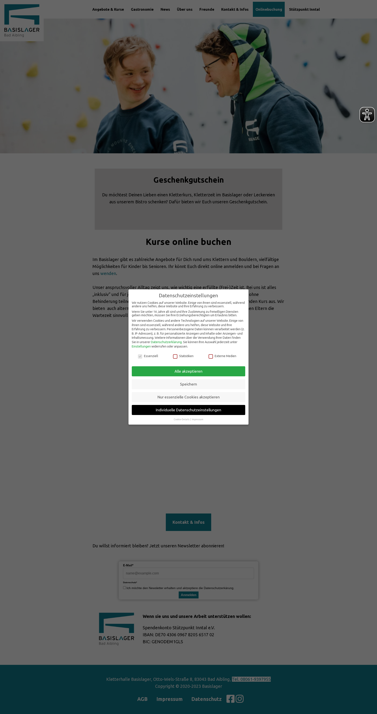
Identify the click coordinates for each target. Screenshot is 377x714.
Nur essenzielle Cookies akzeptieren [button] (189, 397)
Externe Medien (225, 356)
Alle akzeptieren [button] (188, 371)
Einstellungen (141, 346)
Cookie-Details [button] (182, 419)
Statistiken (186, 356)
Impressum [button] (197, 419)
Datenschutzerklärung (166, 342)
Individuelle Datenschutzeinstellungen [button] (188, 410)
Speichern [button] (188, 384)
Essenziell (151, 356)
